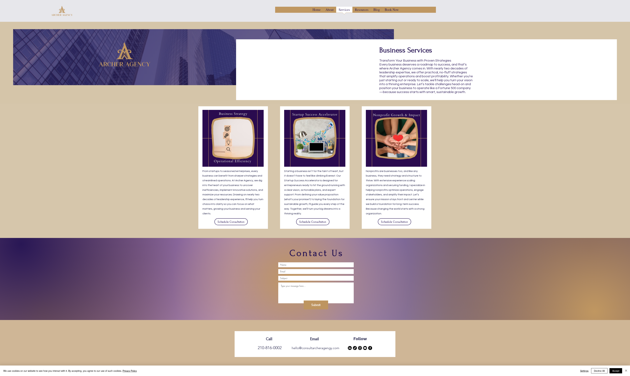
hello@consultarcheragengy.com (315, 348)
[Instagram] (360, 348)
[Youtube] (365, 348)
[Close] (626, 370)
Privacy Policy (130, 370)
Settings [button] (584, 370)
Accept (615, 370)
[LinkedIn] (350, 348)
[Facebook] (370, 348)
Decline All (599, 370)
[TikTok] (355, 348)
